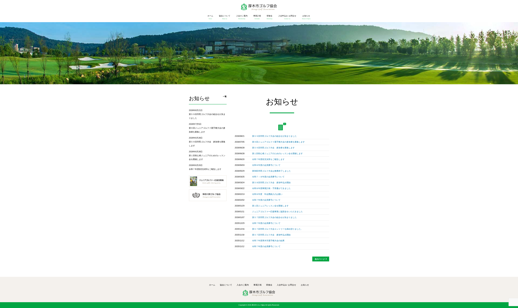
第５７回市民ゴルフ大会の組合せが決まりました (274, 217)
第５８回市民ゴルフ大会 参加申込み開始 (271, 182)
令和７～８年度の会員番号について (268, 177)
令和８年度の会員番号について (266, 165)
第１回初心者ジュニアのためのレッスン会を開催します (277, 153)
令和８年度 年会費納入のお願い (267, 194)
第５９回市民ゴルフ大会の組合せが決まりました (274, 136)
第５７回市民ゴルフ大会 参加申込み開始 (271, 235)
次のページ (320, 259)
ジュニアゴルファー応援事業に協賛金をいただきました (277, 211)
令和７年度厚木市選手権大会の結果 (268, 240)
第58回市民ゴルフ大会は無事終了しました (271, 171)
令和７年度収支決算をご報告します (268, 159)
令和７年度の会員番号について (266, 200)
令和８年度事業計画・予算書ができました (271, 188)
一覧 (225, 96)
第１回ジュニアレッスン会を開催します (270, 206)
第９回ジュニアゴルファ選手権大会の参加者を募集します (278, 142)
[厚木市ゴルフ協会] (259, 7)
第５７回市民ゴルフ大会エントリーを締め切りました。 (277, 229)
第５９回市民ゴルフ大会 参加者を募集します (273, 148)
